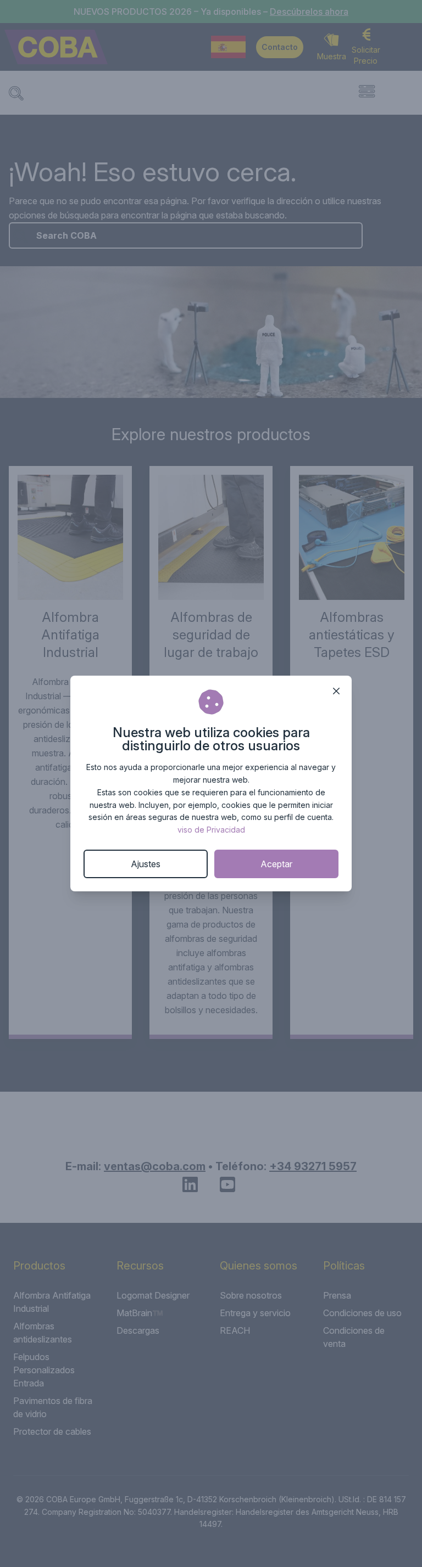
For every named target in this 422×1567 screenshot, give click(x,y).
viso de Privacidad (211, 829)
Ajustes (145, 863)
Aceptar (276, 863)
